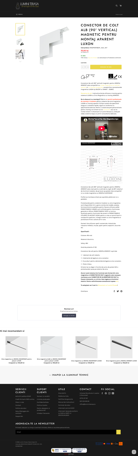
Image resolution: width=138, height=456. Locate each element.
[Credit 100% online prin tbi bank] (117, 445)
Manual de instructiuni (66, 402)
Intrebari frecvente (43, 413)
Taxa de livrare (92, 58)
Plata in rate (19, 402)
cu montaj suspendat (95, 87)
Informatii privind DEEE (66, 408)
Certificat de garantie (65, 399)
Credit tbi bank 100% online (24, 399)
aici (117, 281)
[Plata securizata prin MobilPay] (102, 445)
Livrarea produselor (43, 399)
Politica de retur (20, 408)
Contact (18, 405)
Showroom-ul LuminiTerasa (107, 285)
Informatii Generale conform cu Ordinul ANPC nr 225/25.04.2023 (68, 413)
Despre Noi (19, 416)
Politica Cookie (42, 405)
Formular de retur (64, 405)
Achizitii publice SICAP (23, 396)
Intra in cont (119, 14)
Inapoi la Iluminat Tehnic (70, 374)
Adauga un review (69, 315)
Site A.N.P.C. (62, 393)
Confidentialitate (43, 402)
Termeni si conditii (43, 396)
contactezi (106, 109)
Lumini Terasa (24, 442)
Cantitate (83, 62)
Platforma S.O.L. (63, 396)
